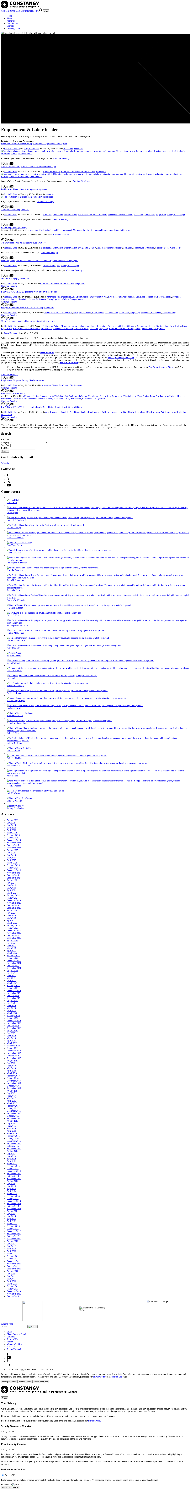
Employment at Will (98, 297)
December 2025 (14, 840)
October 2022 (13, 935)
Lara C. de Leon (14, 552)
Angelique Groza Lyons (17, 625)
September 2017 (14, 1088)
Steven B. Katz (13, 590)
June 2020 (11, 1005)
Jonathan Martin (166, 367)
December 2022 (14, 930)
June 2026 (11, 825)
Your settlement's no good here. (15, 209)
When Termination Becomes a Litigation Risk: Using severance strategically (34, 143)
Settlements (101, 171)
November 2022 (14, 933)
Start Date (5, 445)
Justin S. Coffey (14, 527)
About (9, 18)
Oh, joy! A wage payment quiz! (15, 278)
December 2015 (14, 1141)
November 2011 (14, 1264)
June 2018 (11, 1066)
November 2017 (14, 1083)
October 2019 (13, 1025)
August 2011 (12, 1271)
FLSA (93, 248)
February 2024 (13, 895)
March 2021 (12, 983)
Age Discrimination (51, 171)
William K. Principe (15, 685)
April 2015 (11, 1161)
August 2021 (12, 970)
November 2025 (14, 842)
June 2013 (11, 1216)
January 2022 (12, 958)
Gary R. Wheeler (31, 148)
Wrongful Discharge (176, 214)
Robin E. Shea (10, 171)
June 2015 (11, 1156)
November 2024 (14, 873)
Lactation (94, 328)
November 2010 (14, 1294)
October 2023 (13, 905)
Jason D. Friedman (15, 570)
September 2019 (14, 1028)
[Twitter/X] (8, 479)
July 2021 (11, 973)
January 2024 (12, 898)
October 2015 (13, 1146)
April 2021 (11, 980)
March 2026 (12, 832)
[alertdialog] (95, 1437)
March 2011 (12, 1284)
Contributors (12, 23)
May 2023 (11, 918)
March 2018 (12, 1073)
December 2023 (14, 900)
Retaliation (68, 148)
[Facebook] (7, 475)
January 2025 (12, 868)
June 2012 (11, 1246)
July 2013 (11, 1213)
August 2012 (12, 1241)
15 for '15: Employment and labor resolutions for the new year (28, 321)
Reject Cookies (24, 1382)
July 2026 (11, 822)
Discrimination (70, 214)
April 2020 (11, 1010)
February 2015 (13, 1166)
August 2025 (12, 850)
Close (4, 1398)
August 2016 (12, 1121)
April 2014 (11, 1191)
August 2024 (12, 880)
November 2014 (14, 1173)
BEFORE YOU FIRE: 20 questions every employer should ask (29, 292)
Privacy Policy (99, 1377)
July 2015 (11, 1153)
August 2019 (12, 1030)
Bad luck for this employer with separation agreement (24, 189)
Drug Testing (44, 230)
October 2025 (13, 845)
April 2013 (11, 1221)
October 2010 (13, 1296)
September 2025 (14, 847)
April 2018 (11, 1071)
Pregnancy (135, 312)
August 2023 (12, 910)
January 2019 (12, 1048)
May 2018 (11, 1068)
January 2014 (12, 1198)
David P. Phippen (14, 670)
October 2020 (13, 995)
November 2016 (14, 1113)
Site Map (11, 1346)
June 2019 (11, 1035)
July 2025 (11, 853)
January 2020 (12, 1018)
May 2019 (11, 1038)
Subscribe (5, 463)
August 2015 (12, 1151)
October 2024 (13, 875)
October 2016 (13, 1116)
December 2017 (14, 1081)
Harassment (67, 230)
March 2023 (12, 923)
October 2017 (13, 1086)
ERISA (8, 328)
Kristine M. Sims (14, 743)
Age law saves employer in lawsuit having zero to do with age (28, 166)
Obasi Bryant (12, 512)
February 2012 (13, 1256)
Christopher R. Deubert (17, 562)
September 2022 (14, 938)
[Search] (41, 11)
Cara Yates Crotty (14, 545)
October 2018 (13, 1056)
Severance (78, 148)
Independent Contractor (112, 248)
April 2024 (11, 890)
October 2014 (13, 1176)
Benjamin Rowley (15, 708)
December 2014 (14, 1171)
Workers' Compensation (72, 299)
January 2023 (12, 928)
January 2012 (12, 1258)
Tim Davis (153, 367)
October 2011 (13, 1266)
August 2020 (12, 1000)
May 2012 (11, 1248)
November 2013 (14, 1203)
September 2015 (14, 1148)
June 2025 (11, 855)
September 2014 (14, 1178)
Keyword (5, 439)
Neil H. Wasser (13, 793)
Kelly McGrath (13, 648)
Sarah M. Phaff (13, 663)
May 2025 (11, 858)
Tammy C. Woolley (15, 808)
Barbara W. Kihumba (16, 600)
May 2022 (11, 948)
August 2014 (12, 1181)
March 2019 (12, 1043)
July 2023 (11, 913)
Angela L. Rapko (14, 693)
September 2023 (14, 908)
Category (5, 442)
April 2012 (11, 1251)
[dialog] (95, 1378)
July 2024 (11, 883)
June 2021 (11, 975)
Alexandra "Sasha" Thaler (18, 765)
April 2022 (11, 950)
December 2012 (14, 1231)
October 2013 (13, 1206)
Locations (11, 1336)
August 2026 (12, 820)
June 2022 (11, 945)
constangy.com (13, 28)
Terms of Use (12, 1339)
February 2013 (13, 1226)
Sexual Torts (6, 414)
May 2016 (11, 1128)
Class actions (98, 312)
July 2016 (11, 1123)
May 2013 (11, 1218)
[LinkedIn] (8, 482)
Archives (11, 21)
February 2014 (13, 1196)
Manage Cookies (14, 1344)
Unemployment (54, 299)
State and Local (162, 248)
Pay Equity (88, 230)
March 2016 (12, 1133)
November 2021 (14, 963)
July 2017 (11, 1093)
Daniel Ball (12, 502)
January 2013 (12, 1228)
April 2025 (11, 860)
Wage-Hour (161, 214)
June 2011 (11, 1276)
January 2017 (12, 1108)
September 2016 (14, 1118)
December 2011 (14, 1261)
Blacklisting (46, 248)
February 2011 (13, 1286)
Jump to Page (7, 1324)
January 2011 (12, 1289)
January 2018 (12, 1078)
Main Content (22, 11)
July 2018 (11, 1063)
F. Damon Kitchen (15, 608)
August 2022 (12, 940)
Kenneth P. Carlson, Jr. (17, 520)
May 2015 (11, 1158)
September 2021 (14, 968)
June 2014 (11, 1186)
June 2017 (11, 1096)
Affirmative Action (51, 326)
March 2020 (12, 1013)
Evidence (112, 297)
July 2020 (11, 1003)
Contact (10, 26)
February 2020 (13, 1015)
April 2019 (11, 1040)
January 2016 (12, 1138)
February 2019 (13, 1045)
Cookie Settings (8, 11)
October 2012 (13, 1236)
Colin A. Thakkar (12, 148)
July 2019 (11, 1033)
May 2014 (11, 1188)
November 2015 (14, 1143)
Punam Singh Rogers (16, 700)
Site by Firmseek (14, 1349)
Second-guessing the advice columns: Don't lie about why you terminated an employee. (39, 260)
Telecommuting (169, 312)
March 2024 (12, 893)
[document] (95, 1437)
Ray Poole (11, 678)
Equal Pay (56, 230)
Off (12, 1475)
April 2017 (11, 1101)
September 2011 (14, 1269)
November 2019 (14, 1023)
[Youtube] (9, 1358)
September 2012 (14, 1238)
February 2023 (13, 925)
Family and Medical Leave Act (131, 297)
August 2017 (12, 1091)
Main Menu (33, 11)
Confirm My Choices (10, 1487)
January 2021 (12, 988)
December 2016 (14, 1111)
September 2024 (14, 878)
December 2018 (14, 1050)
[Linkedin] (8, 1365)
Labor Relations (85, 214)
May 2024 (11, 888)
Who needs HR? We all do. (13, 393)
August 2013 (12, 1211)
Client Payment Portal (16, 1334)
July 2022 (11, 943)
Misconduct (138, 248)
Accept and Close (41, 1382)
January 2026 (12, 837)
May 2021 (11, 978)
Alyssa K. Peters (14, 655)
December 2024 (14, 870)
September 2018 (14, 1058)
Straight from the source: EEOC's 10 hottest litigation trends (27, 307)
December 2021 (14, 960)
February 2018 (13, 1076)
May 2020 (11, 1008)
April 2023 (11, 920)
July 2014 (11, 1183)
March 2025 (12, 863)
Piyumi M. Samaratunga (17, 723)
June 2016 (11, 1126)
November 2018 (14, 1053)
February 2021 (13, 985)
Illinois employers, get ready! (14, 227)
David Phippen (10, 333)
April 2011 (11, 1281)
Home (9, 16)
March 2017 (12, 1103)
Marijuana (77, 230)
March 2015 (12, 1163)
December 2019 (14, 1020)
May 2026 (11, 827)
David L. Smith (13, 750)
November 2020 (14, 993)
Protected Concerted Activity (120, 214)
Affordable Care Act (69, 326)
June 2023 (11, 915)
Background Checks (82, 312)
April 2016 (11, 1131)
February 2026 (13, 835)
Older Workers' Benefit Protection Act (78, 171)
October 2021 (13, 965)
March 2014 (12, 1193)
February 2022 (13, 955)
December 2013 (14, 1201)
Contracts (47, 214)
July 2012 (11, 1243)
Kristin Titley (12, 776)
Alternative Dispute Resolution (93, 326)
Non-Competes (100, 214)
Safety (32, 299)
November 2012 (14, 1233)
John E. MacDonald (15, 633)
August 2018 (12, 1061)
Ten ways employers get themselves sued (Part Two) (24, 243)
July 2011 (11, 1274)
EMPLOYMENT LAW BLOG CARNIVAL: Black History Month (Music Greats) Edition (41, 407)
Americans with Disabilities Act (60, 297)
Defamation (58, 214)
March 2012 (12, 1253)
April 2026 (11, 830)
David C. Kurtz (13, 615)
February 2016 (13, 1136)
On (6, 1475)
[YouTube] (9, 486)
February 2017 (13, 1106)
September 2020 (14, 998)
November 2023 (14, 903)
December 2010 (14, 1291)
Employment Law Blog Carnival (121, 412)
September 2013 (14, 1208)
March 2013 (12, 1223)
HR (99, 248)
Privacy (10, 1341)
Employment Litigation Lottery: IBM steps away (22, 380)
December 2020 (14, 990)
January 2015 (12, 1168)
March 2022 (12, 953)
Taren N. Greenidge (15, 580)
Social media (147, 328)
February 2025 (13, 865)
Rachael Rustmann (15, 715)
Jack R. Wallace (14, 786)
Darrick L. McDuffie (16, 640)
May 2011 (11, 1279)
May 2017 (11, 1098)
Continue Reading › (61, 158)
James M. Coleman (15, 537)
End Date (5, 448)
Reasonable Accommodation (106, 230)
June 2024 (11, 885)
